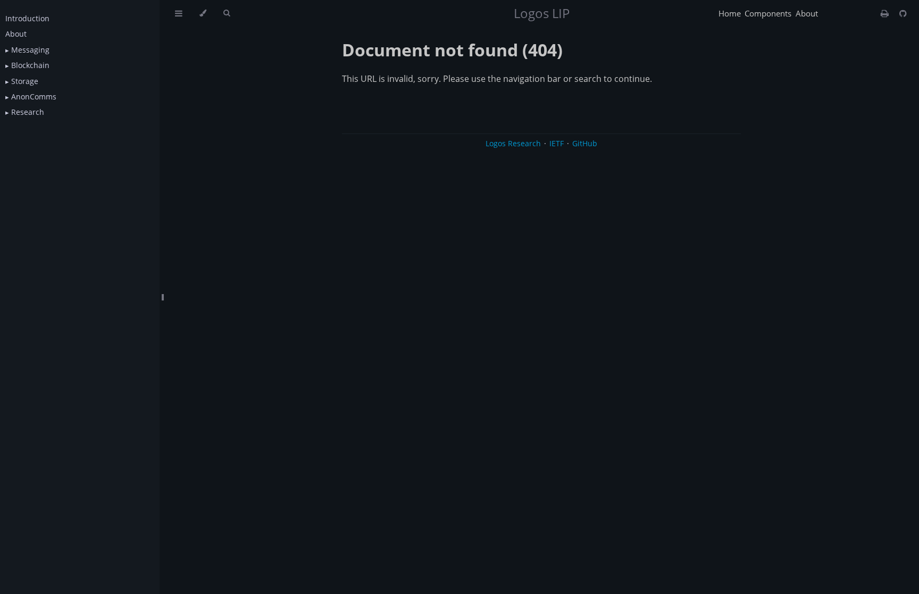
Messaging (29, 50)
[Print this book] (885, 13)
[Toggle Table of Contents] (178, 13)
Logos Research (513, 143)
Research (26, 112)
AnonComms (32, 96)
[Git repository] (903, 13)
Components (768, 13)
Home (730, 13)
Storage (23, 81)
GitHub (584, 143)
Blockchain (29, 65)
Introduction (27, 18)
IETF (556, 143)
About (16, 34)
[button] (7, 50)
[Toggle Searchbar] (226, 13)
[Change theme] (203, 13)
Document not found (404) (452, 49)
